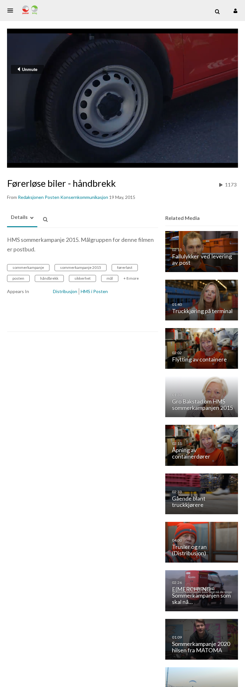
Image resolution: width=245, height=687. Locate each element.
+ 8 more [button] (131, 278)
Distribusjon (65, 291)
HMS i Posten (94, 291)
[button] (12, 10)
